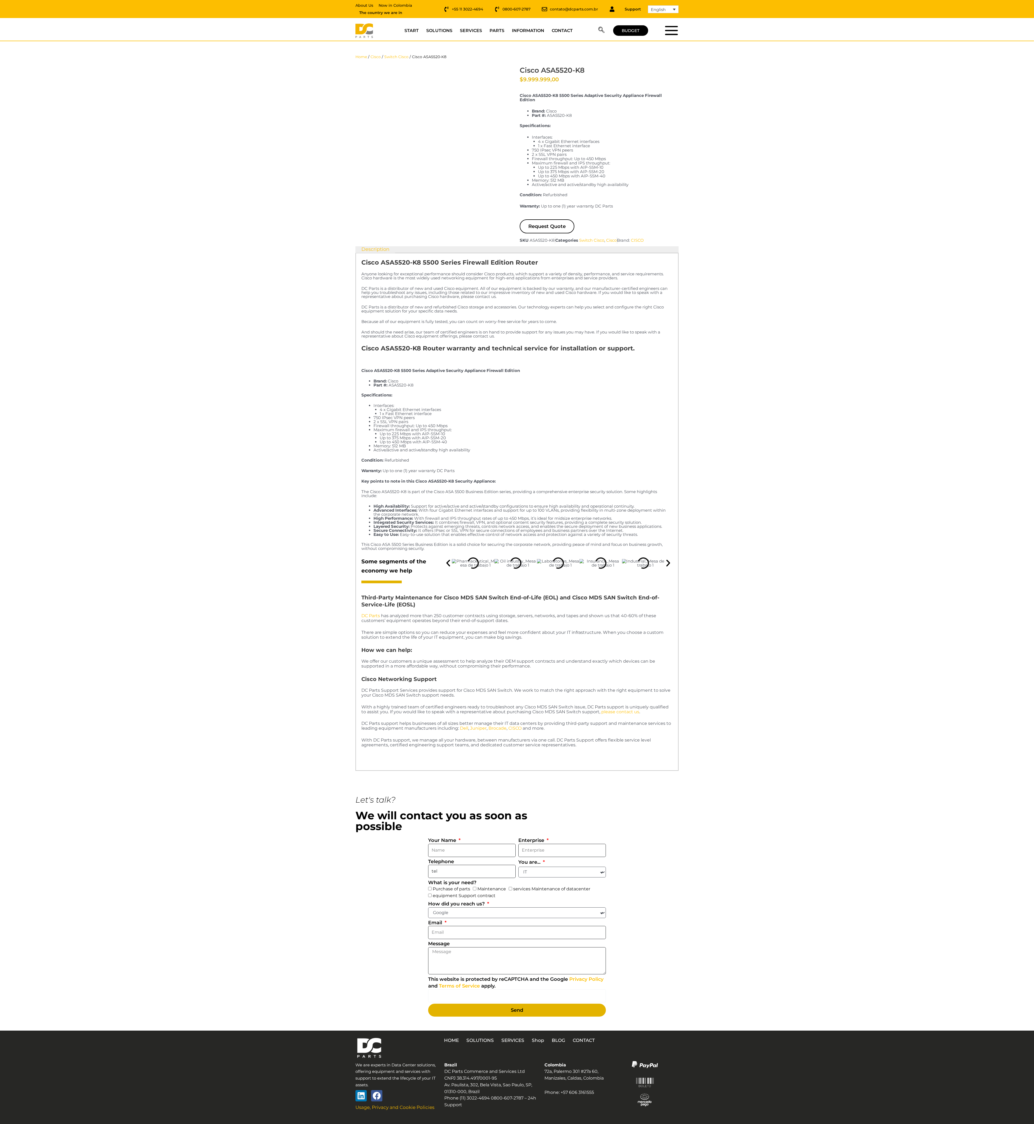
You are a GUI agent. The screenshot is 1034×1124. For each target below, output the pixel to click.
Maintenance (491, 888)
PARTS (497, 30)
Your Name (442, 840)
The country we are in (380, 12)
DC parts (671, 30)
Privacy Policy (586, 979)
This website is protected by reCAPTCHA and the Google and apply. (515, 982)
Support (633, 9)
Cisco (376, 56)
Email (435, 923)
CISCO (637, 240)
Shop (538, 1040)
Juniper (478, 728)
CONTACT (562, 30)
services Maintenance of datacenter (551, 888)
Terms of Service (459, 986)
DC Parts (370, 615)
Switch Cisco (396, 56)
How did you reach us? (457, 904)
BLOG (558, 1040)
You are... (530, 862)
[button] (601, 31)
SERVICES (471, 30)
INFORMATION (528, 30)
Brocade (497, 728)
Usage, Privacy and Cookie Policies (394, 1107)
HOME (451, 1040)
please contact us (620, 711)
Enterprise (532, 840)
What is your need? (452, 883)
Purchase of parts (451, 888)
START (411, 30)
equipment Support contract (464, 895)
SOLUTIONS (439, 30)
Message (439, 944)
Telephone (441, 862)
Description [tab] (375, 249)
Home (361, 56)
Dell (464, 728)
